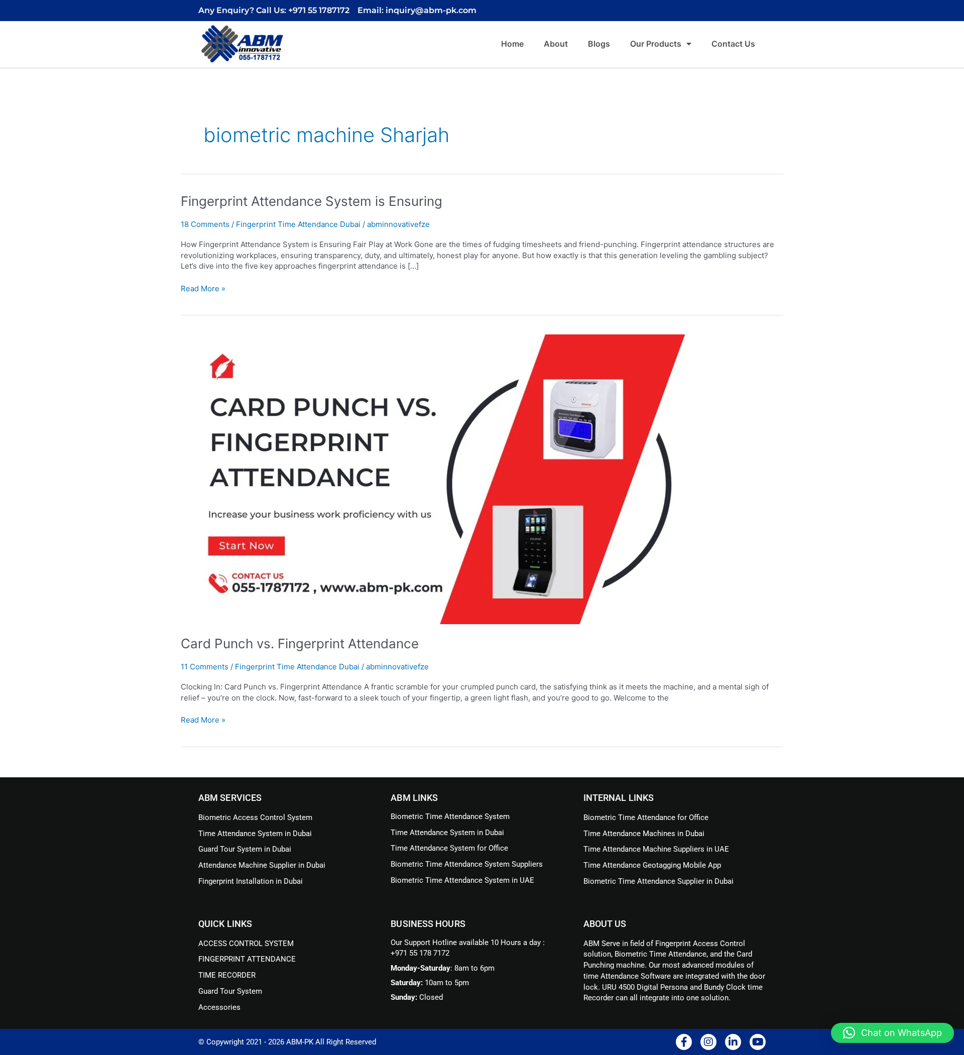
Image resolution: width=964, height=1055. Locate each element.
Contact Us (733, 44)
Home (512, 44)
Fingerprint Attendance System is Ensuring (311, 201)
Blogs (599, 44)
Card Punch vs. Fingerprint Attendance (300, 643)
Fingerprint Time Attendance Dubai (298, 224)
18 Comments (205, 224)
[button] (892, 1033)
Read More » (203, 288)
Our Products (655, 44)
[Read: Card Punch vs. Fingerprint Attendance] (438, 478)
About (556, 44)
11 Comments (204, 666)
